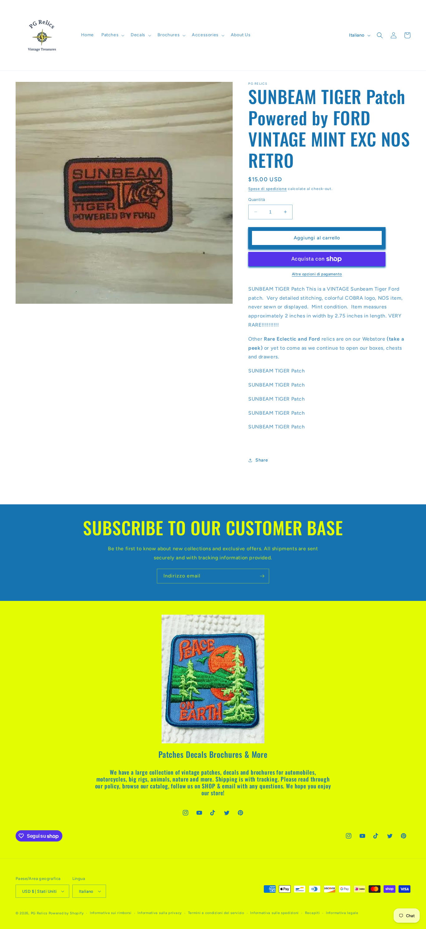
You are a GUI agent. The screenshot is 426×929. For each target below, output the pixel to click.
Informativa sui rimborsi (111, 913)
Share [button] (261, 460)
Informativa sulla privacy (160, 913)
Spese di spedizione (267, 189)
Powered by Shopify (66, 913)
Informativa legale (342, 913)
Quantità (256, 199)
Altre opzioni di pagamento (317, 274)
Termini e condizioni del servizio (216, 913)
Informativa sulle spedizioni (274, 913)
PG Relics (39, 913)
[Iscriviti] (262, 576)
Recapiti (312, 913)
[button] (112, 35)
